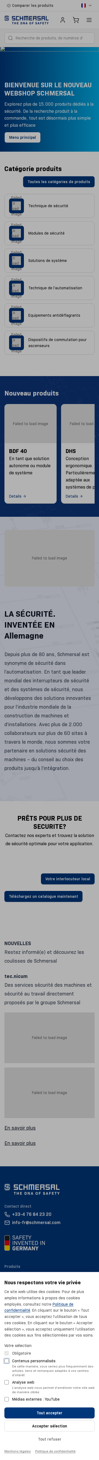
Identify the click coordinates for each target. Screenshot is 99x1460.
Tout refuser (49, 1439)
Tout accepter (49, 1412)
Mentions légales (17, 1451)
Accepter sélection (49, 1426)
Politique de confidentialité (55, 1451)
